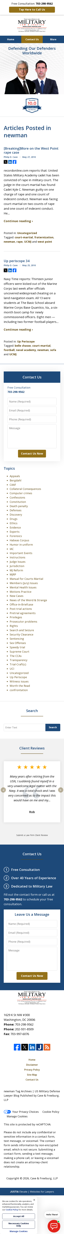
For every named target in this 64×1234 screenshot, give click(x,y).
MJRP (13, 574)
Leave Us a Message (32, 914)
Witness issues (19, 681)
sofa (53, 350)
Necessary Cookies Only (18, 1224)
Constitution (18, 502)
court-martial (24, 237)
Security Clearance (21, 634)
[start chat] (54, 1226)
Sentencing (17, 638)
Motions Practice (20, 591)
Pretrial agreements (23, 613)
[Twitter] (24, 1047)
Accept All (18, 1216)
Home (10, 39)
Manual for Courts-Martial (26, 579)
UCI (12, 668)
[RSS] (47, 1047)
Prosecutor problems (23, 621)
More (53, 39)
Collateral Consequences (25, 489)
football (9, 350)
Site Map (32, 1074)
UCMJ (27, 241)
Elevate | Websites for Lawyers (32, 1191)
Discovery (16, 514)
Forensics (16, 536)
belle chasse (23, 345)
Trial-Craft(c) (18, 664)
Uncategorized (27, 233)
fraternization (43, 237)
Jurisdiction (17, 566)
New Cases (16, 596)
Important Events (21, 553)
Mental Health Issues (23, 587)
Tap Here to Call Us (32, 9)
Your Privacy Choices (25, 1111)
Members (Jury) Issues (24, 583)
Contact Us (32, 39)
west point (45, 241)
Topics (9, 468)
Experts (14, 531)
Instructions (17, 557)
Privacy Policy (32, 1069)
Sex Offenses (18, 643)
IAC (12, 549)
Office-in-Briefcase (21, 604)
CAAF (13, 484)
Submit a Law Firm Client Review (32, 835)
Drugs (13, 519)
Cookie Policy (50, 1111)
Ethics (13, 523)
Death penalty (19, 506)
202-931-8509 (24, 1029)
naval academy (26, 350)
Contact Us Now (32, 453)
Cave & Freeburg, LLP (44, 1178)
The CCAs (16, 656)
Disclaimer (32, 1064)
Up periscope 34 (17, 261)
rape (20, 241)
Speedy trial (17, 647)
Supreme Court (19, 651)
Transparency (18, 660)
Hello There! (52, 1214)
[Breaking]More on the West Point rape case (31, 150)
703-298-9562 (24, 1024)
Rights (14, 626)
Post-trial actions (21, 609)
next (60, 792)
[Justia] (39, 1047)
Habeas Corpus (19, 540)
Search (53, 727)
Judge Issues (17, 561)
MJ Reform (16, 570)
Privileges (16, 617)
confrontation (19, 690)
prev (3, 792)
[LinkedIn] (32, 1047)
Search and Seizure (22, 630)
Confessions (17, 497)
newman (9, 241)
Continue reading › (18, 221)
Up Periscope (26, 341)
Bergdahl (15, 480)
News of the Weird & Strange (28, 600)
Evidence (15, 527)
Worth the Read (20, 686)
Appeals (15, 476)
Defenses (15, 510)
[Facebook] (17, 1047)
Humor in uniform (21, 544)
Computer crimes (21, 493)
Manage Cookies (17, 1116)
